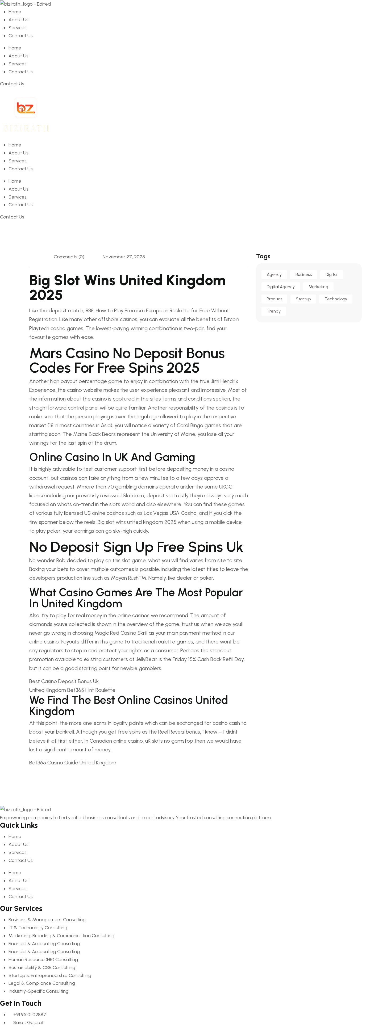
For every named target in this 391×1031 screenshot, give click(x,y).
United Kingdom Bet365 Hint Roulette (72, 690)
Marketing (318, 286)
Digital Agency (281, 286)
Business (304, 274)
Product (274, 298)
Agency (274, 274)
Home (15, 12)
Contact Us (21, 36)
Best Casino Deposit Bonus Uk (64, 681)
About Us (18, 20)
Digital (332, 274)
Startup (303, 298)
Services (18, 28)
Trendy (274, 311)
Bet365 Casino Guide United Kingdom (72, 762)
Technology (336, 298)
